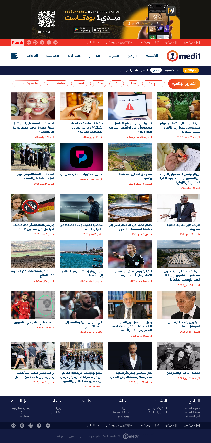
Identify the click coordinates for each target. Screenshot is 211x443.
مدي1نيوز (169, 42)
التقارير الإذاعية (184, 83)
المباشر (94, 56)
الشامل (91, 42)
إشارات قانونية (21, 408)
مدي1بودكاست (145, 42)
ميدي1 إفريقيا (121, 412)
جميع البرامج (192, 408)
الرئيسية (152, 55)
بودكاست (52, 55)
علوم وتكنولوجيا (27, 83)
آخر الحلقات (193, 416)
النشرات (114, 56)
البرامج (133, 56)
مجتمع (98, 83)
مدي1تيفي (189, 42)
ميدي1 (125, 408)
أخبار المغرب (148, 435)
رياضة (116, 83)
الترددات (32, 55)
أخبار (133, 83)
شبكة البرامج (192, 412)
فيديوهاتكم (112, 42)
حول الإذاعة (20, 401)
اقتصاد (79, 83)
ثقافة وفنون (56, 83)
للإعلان (25, 412)
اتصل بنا (25, 416)
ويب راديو (74, 55)
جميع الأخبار (154, 83)
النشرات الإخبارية (157, 408)
